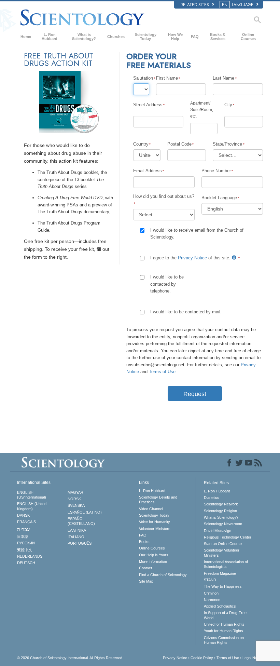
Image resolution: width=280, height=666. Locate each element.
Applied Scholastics (220, 606)
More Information (153, 561)
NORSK (74, 499)
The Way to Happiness (223, 586)
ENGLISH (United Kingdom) (31, 506)
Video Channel (151, 509)
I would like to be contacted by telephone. (167, 284)
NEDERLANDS (29, 556)
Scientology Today (145, 36)
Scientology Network (221, 504)
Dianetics (211, 497)
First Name (167, 78)
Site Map (146, 581)
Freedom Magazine (220, 573)
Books (144, 542)
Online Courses (248, 36)
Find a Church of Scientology (163, 575)
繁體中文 (24, 550)
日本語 (22, 536)
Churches (116, 37)
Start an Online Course (223, 544)
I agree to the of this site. (191, 257)
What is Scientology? (84, 36)
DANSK (23, 515)
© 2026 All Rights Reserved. (70, 658)
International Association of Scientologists (226, 564)
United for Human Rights (224, 624)
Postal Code (179, 144)
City (228, 104)
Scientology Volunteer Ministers (221, 552)
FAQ (195, 37)
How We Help (175, 36)
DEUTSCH (26, 563)
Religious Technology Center (227, 537)
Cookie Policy (202, 658)
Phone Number (216, 170)
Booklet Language (219, 197)
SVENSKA (76, 505)
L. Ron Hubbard (49, 36)
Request (194, 394)
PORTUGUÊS (80, 543)
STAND (210, 580)
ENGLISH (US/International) (31, 494)
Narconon (212, 600)
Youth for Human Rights (223, 631)
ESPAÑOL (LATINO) (85, 512)
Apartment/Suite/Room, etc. (201, 110)
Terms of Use (162, 371)
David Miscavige (217, 531)
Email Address (147, 170)
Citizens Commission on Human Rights (224, 640)
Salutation (141, 78)
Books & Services (217, 36)
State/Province (227, 144)
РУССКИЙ (26, 543)
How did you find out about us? (163, 196)
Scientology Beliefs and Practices (158, 499)
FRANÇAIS (26, 522)
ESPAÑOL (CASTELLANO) (81, 521)
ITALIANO (76, 537)
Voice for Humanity (154, 522)
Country (141, 144)
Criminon (211, 593)
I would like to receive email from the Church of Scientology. (196, 234)
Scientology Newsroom (223, 524)
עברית (23, 529)
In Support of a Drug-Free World (225, 615)
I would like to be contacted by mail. (186, 311)
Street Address (148, 104)
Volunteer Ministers (154, 529)
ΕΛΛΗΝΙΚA (77, 530)
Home (25, 37)
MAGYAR (75, 492)
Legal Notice (252, 658)
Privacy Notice (192, 257)
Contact (145, 568)
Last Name (223, 78)
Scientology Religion (220, 511)
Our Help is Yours (153, 555)
